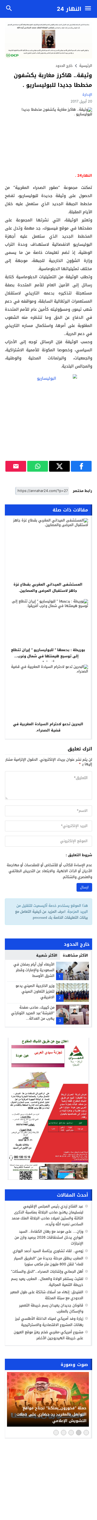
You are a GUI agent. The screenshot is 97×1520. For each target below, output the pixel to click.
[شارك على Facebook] (81, 466)
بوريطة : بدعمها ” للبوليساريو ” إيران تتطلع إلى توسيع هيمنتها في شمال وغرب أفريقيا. (48, 656)
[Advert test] (48, 1109)
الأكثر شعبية (46, 955)
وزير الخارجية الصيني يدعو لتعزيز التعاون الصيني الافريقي (35, 991)
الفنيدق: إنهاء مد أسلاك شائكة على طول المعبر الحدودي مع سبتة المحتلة (46, 1295)
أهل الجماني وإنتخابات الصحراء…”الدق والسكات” (47, 1271)
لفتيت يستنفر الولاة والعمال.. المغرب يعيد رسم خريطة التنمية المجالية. (47, 1281)
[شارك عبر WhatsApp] (38, 466)
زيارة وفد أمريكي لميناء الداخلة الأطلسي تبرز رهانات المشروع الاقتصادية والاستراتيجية (49, 1321)
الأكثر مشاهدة (75, 955)
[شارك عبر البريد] (16, 466)
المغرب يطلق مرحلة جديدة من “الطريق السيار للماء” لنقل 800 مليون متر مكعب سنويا (48, 1261)
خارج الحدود (64, 65)
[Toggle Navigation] (89, 9)
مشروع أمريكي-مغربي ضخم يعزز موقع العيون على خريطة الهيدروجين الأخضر (48, 1335)
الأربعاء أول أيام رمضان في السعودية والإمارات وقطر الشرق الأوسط (33, 970)
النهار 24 (69, 9)
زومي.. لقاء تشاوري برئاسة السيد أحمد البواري (48, 1250)
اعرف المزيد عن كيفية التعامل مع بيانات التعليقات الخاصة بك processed (51, 914)
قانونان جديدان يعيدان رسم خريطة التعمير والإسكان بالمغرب (51, 1308)
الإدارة (87, 94)
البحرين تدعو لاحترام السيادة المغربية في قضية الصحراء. (48, 727)
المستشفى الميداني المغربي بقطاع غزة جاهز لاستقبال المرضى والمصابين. (47, 587)
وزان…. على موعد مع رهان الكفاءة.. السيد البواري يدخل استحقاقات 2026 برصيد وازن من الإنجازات (49, 1237)
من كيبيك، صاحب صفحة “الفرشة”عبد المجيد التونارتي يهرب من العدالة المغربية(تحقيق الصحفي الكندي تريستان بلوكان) (32, 1018)
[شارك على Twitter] (59, 466)
